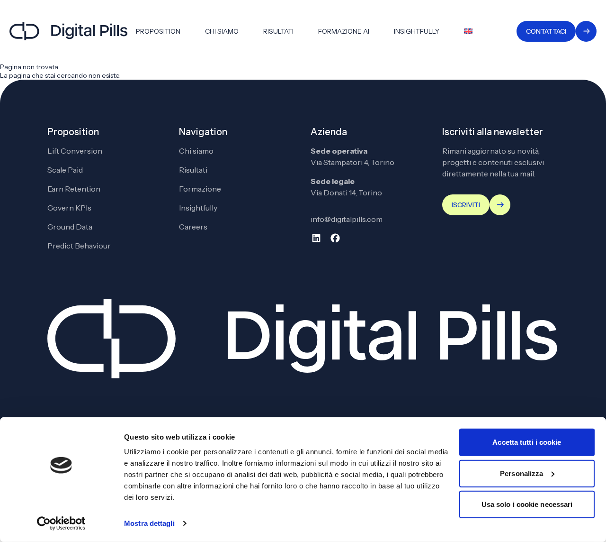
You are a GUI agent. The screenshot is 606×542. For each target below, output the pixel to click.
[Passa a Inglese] (468, 31)
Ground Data (69, 226)
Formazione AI (343, 31)
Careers (193, 226)
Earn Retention (73, 188)
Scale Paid (65, 170)
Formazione (200, 188)
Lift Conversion (74, 151)
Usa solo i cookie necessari (527, 504)
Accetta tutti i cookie (526, 442)
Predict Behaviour (79, 245)
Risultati (278, 31)
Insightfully (416, 31)
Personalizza (521, 473)
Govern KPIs (69, 207)
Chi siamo (222, 31)
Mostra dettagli (149, 523)
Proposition (158, 31)
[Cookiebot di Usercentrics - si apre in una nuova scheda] (61, 523)
